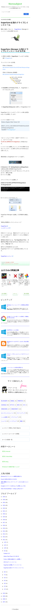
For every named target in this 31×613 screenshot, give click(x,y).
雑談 (21, 421)
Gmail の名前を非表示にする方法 (9, 479)
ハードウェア (13, 421)
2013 (4, 534)
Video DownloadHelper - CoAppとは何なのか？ (12, 488)
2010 (4, 593)
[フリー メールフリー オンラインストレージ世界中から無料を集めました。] (15, 396)
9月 (5, 550)
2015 (4, 528)
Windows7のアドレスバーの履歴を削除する (11, 476)
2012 (4, 536)
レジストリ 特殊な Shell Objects (11, 428)
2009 (4, 596)
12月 (5, 542)
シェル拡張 (4, 417)
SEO (18, 405)
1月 (5, 589)
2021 (4, 511)
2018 (4, 519)
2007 (4, 601)
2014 (4, 531)
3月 (5, 583)
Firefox (20, 401)
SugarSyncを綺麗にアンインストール (12, 564)
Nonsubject (15, 4)
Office (12, 405)
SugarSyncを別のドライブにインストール (14, 567)
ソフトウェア (15, 263)
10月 (5, 548)
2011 (4, 539)
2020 (4, 513)
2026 (4, 496)
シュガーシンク (5, 228)
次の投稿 (4, 293)
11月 (5, 545)
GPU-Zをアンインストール (10, 562)
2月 (5, 586)
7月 (5, 574)
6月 (5, 577)
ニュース (3, 421)
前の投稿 (26, 293)
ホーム (15, 293)
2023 (4, 505)
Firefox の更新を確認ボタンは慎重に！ (13, 559)
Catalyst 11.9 (7, 553)
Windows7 (14, 409)
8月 (5, 571)
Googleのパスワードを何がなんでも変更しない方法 (13, 486)
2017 (4, 522)
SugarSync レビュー (6, 256)
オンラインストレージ (9, 263)
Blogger (4, 401)
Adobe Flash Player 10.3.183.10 (11, 556)
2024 (4, 502)
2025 (4, 499)
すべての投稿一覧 (7, 439)
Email (12, 401)
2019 (4, 516)
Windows (4, 409)
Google (3, 405)
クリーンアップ (21, 413)
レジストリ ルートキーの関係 (10, 434)
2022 (4, 508)
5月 (5, 580)
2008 (4, 599)
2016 (4, 525)
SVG (24, 405)
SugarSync (17, 29)
